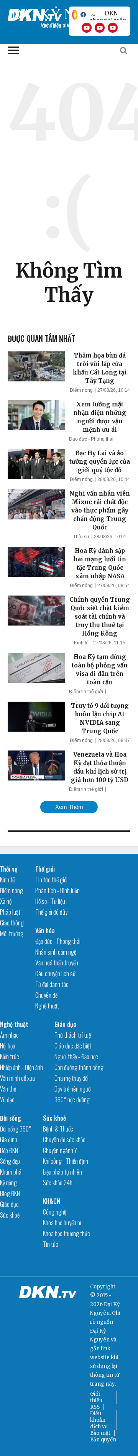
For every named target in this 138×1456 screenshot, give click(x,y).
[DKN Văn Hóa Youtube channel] (113, 28)
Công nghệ (54, 1211)
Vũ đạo (7, 1099)
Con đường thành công (79, 1067)
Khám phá (10, 1171)
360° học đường (72, 1099)
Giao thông (12, 922)
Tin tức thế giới (51, 879)
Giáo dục (65, 1024)
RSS (95, 1407)
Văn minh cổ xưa (17, 1078)
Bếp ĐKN (9, 1150)
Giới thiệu (96, 1397)
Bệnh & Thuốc (58, 1128)
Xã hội (6, 901)
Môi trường (11, 933)
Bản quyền (103, 1439)
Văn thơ (8, 1088)
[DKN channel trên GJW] (108, 15)
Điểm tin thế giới (86, 691)
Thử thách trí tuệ (72, 1035)
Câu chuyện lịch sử (55, 973)
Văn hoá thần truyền (56, 962)
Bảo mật (100, 1433)
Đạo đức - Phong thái (91, 439)
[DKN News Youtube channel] (87, 28)
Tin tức (50, 1244)
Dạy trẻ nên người (73, 1088)
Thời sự (81, 536)
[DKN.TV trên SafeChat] (74, 15)
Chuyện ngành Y (60, 1150)
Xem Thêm (69, 807)
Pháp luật (10, 912)
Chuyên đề (46, 995)
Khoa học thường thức (66, 1233)
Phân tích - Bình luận (57, 890)
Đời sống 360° (15, 1128)
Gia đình (8, 1139)
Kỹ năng (8, 1182)
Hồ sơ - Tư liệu (50, 901)
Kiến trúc (9, 1056)
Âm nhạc (9, 1035)
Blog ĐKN (10, 1193)
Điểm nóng (81, 390)
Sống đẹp (10, 1161)
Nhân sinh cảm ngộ (55, 952)
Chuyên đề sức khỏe (64, 1139)
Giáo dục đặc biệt (72, 1045)
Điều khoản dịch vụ (99, 1420)
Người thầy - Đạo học (76, 1056)
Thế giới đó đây (51, 912)
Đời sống (10, 1118)
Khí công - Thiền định (65, 1161)
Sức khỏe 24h (57, 1182)
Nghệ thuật (47, 1005)
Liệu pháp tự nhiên (62, 1171)
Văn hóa (45, 930)
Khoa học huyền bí (62, 1222)
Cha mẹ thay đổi (71, 1078)
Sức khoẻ (10, 1215)
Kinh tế (81, 643)
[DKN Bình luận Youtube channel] (100, 28)
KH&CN (51, 1201)
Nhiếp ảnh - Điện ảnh (21, 1067)
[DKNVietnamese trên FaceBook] (83, 15)
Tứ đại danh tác (52, 984)
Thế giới (45, 869)
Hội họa (7, 1045)
